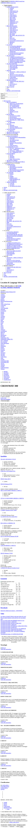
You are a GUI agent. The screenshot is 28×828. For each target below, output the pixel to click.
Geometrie (6, 374)
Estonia (2, 312)
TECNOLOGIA (10, 55)
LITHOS (12, 8)
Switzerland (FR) (5, 362)
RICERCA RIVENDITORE (13, 90)
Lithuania (3, 329)
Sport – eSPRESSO (14, 149)
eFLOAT (12, 13)
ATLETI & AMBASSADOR (17, 65)
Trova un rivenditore (5, 399)
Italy (2, 324)
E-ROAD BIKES (11, 153)
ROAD (11, 155)
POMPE (12, 176)
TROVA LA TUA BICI (12, 133)
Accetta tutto (4, 825)
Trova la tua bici (10, 86)
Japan (2, 325)
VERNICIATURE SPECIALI (17, 81)
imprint (5, 803)
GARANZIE (13, 77)
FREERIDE (12, 141)
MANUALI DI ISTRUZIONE (17, 76)
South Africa (4, 356)
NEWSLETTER (14, 78)
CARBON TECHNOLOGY (16, 57)
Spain (2, 358)
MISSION (12, 42)
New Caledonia (4, 340)
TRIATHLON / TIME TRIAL (17, 119)
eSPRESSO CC (13, 23)
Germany (3, 316)
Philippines (3, 346)
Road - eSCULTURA (15, 159)
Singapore (3, 352)
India (2, 320)
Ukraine (2, 366)
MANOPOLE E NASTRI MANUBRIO (16, 168)
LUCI (11, 175)
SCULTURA (13, 39)
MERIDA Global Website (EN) (8, 292)
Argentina (3, 296)
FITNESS (9, 121)
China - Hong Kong (5, 304)
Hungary (3, 317)
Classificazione (7, 379)
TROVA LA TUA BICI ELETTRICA (16, 161)
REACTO (12, 38)
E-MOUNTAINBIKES (12, 136)
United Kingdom (5, 367)
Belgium (3, 300)
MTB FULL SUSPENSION (16, 103)
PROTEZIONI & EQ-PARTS (17, 170)
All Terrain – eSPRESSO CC (17, 151)
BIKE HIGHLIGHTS (12, 26)
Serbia (2, 351)
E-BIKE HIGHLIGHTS (12, 7)
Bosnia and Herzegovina (6, 301)
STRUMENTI (13, 180)
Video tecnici (7, 377)
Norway (2, 344)
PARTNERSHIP (14, 67)
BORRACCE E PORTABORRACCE (15, 178)
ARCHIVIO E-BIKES (12, 160)
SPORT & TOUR (14, 111)
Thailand (3, 365)
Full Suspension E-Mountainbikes (18, 137)
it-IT (5, 274)
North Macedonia (5, 343)
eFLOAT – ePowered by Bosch (17, 148)
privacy (5, 805)
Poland (2, 347)
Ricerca (2, 95)
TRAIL (11, 109)
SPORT (11, 144)
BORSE (12, 174)
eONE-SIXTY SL (14, 11)
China (2, 302)
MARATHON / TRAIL (15, 107)
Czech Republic (4, 308)
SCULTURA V (13, 84)
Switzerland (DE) (5, 361)
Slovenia (3, 355)
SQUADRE (12, 69)
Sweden (2, 359)
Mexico (2, 333)
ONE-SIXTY (13, 28)
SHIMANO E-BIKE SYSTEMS (17, 61)
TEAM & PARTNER (12, 63)
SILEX (11, 43)
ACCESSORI (10, 172)
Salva (21, 826)
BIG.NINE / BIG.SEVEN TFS (17, 35)
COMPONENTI (11, 164)
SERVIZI (9, 70)
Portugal (3, 348)
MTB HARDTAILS (14, 105)
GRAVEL (9, 124)
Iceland (2, 319)
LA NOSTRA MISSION (16, 46)
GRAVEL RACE (14, 126)
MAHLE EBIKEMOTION (16, 62)
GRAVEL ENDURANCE (16, 128)
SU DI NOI (9, 44)
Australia (3, 297)
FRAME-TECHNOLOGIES (16, 59)
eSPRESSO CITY (14, 21)
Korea (2, 327)
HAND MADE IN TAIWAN (17, 53)
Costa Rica (3, 305)
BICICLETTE (7, 101)
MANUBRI (12, 165)
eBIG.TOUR (13, 19)
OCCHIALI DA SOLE (15, 186)
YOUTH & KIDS (11, 129)
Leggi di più (3, 398)
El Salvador (3, 310)
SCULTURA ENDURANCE (17, 40)
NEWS (5, 187)
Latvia (2, 328)
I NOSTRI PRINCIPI (15, 47)
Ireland (2, 321)
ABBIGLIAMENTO (12, 182)
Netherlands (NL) (5, 338)
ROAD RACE (13, 117)
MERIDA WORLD (11, 80)
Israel (2, 323)
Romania (3, 350)
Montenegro (3, 335)
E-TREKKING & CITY (12, 147)
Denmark (3, 309)
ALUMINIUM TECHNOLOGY (17, 58)
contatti (5, 802)
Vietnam (3, 369)
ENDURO (12, 110)
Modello (6, 371)
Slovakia (3, 354)
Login (8, 89)
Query (2, 93)
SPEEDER (12, 122)
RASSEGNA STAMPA (15, 54)
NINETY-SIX (13, 32)
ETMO (11, 9)
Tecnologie (6, 378)
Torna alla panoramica (6, 649)
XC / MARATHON (14, 106)
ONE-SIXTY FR (14, 30)
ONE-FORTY (13, 31)
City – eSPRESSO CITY (16, 152)
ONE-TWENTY (14, 27)
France (2, 315)
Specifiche (6, 373)
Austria (2, 298)
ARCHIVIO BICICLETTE (13, 132)
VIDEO (11, 82)
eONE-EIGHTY (14, 12)
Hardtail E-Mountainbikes (16, 142)
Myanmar (3, 336)
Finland (2, 313)
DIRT (11, 36)
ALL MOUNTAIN (14, 140)
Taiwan (2, 363)
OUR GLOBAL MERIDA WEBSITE (11, 286)
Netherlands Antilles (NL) (7, 339)
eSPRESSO (12, 20)
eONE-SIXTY (13, 15)
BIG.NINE (12, 34)
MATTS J (12, 130)
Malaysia (3, 332)
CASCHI (12, 183)
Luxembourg (4, 331)
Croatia (2, 306)
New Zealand (4, 342)
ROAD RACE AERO (15, 115)
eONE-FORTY (13, 16)
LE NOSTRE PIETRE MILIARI (17, 49)
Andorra (3, 294)
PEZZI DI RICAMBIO (15, 171)
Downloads (6, 375)
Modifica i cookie (12, 825)
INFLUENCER (13, 66)
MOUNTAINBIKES (12, 102)
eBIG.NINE (12, 17)
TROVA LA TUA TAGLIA (16, 74)
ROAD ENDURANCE (15, 118)
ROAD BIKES (10, 114)
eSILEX (12, 24)
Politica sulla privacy (14, 822)
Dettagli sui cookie (21, 825)
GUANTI (12, 184)
